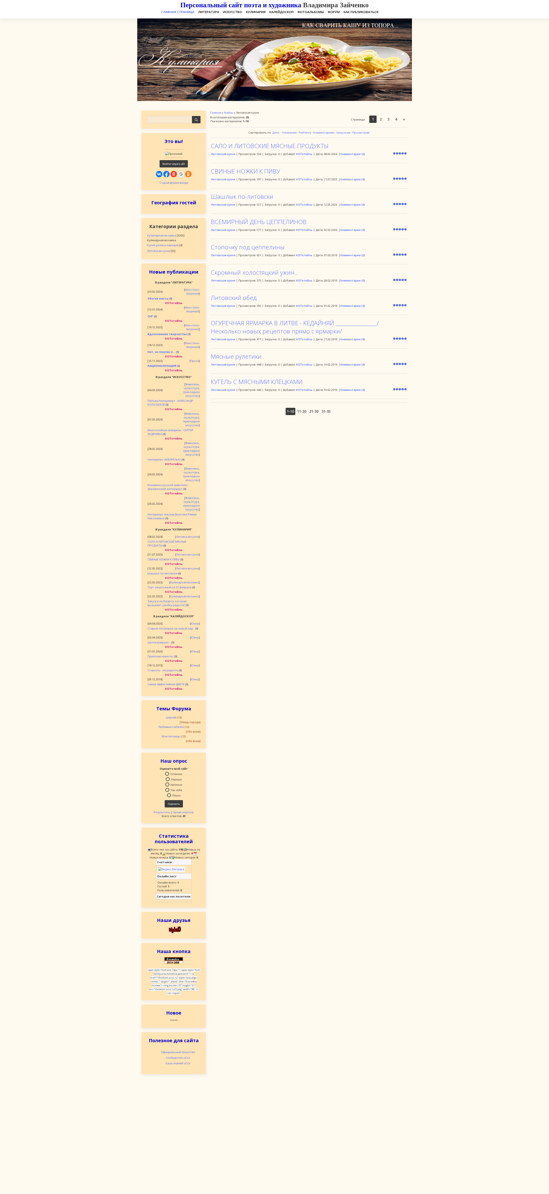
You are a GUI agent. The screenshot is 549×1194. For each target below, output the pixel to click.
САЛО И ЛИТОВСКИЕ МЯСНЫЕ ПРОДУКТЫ (270, 146)
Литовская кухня (158, 251)
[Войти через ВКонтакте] (159, 174)
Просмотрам (361, 132)
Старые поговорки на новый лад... (171, 628)
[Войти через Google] (181, 174)
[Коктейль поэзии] (173, 960)
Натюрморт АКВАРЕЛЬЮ (164, 459)
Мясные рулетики (236, 356)
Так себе (176, 790)
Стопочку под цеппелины (248, 247)
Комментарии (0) (352, 154)
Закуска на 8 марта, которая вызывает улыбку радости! (167, 603)
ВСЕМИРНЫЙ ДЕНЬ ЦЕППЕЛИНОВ (259, 222)
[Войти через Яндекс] (173, 174)
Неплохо (176, 784)
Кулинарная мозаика (161, 235)
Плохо (176, 795)
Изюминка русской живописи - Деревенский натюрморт (168, 487)
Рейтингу (305, 132)
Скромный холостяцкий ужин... (254, 272)
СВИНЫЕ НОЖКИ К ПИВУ (163, 559)
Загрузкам (343, 132)
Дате (275, 132)
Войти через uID (174, 164)
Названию (289, 132)
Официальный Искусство (178, 1052)
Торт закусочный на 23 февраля (169, 587)
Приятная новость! (160, 656)
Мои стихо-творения (192, 291)
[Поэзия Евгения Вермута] (173, 929)
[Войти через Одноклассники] (188, 174)
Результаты (162, 812)
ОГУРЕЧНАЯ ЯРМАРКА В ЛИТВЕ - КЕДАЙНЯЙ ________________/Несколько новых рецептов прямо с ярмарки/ (295, 327)
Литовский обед (234, 298)
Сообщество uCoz (178, 1058)
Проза (194, 361)
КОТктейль (304, 154)
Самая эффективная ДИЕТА (166, 684)
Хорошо (176, 779)
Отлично (176, 774)
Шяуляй (171, 717)
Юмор (195, 623)
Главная (215, 112)
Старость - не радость (163, 670)
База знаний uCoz (178, 1063)
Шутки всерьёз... (159, 642)
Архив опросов (183, 812)
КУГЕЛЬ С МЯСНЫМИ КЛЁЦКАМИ (257, 382)
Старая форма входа (174, 183)
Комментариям (323, 132)
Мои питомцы (171, 736)
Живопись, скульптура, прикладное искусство (191, 390)
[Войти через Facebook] (166, 174)
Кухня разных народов (163, 245)
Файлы (228, 112)
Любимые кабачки (171, 727)
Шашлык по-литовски (162, 573)
